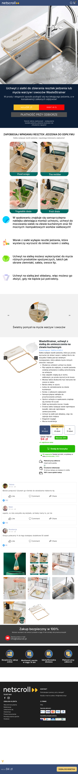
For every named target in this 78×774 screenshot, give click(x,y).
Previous (5, 359)
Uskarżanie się (8, 709)
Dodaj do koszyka (59, 449)
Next (36, 359)
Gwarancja (7, 712)
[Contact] (71, 3)
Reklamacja (7, 707)
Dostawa (6, 719)
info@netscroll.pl (19, 638)
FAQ (41, 705)
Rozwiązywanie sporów (11, 716)
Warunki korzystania (10, 705)
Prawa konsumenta (10, 714)
